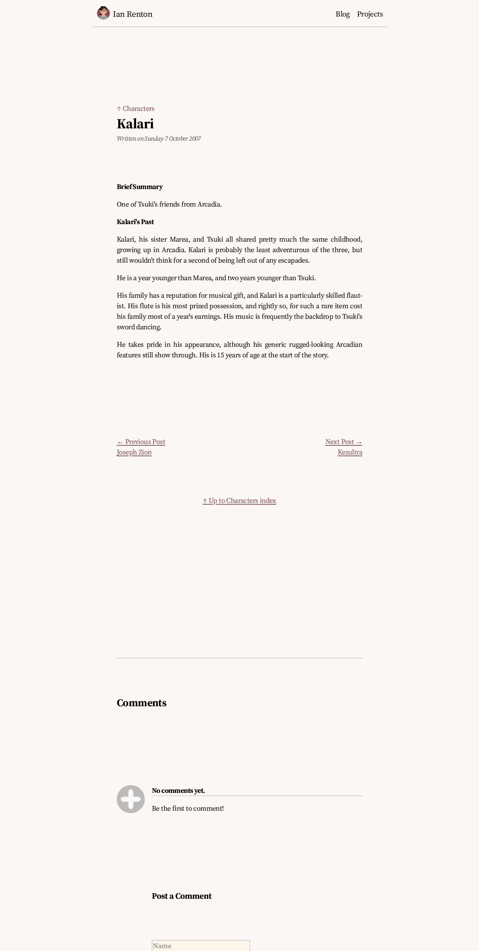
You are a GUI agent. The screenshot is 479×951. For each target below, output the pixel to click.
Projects (370, 14)
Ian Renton (132, 14)
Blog (343, 14)
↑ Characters (136, 108)
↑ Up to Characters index (239, 500)
